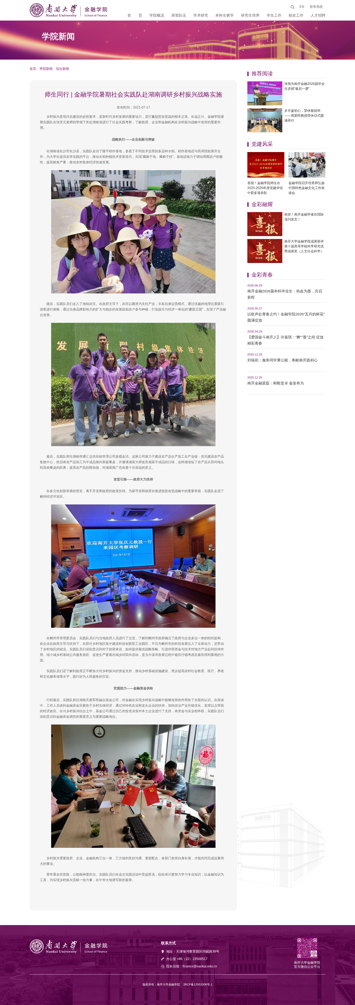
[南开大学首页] (54, 16)
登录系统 (316, 6)
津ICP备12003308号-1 (197, 984)
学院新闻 (46, 68)
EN (302, 6)
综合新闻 (62, 68)
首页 (33, 68)
